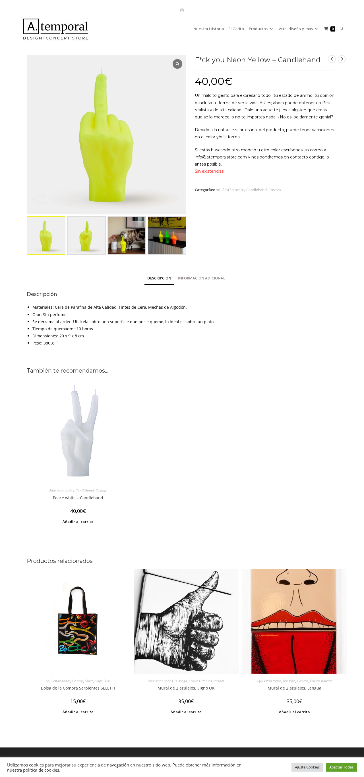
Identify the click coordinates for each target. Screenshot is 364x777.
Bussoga (181, 680)
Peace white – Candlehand (78, 497)
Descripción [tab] (159, 278)
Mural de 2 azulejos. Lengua (294, 688)
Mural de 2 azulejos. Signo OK (186, 688)
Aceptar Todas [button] (341, 767)
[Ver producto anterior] (332, 59)
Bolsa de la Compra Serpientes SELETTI (78, 688)
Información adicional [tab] (201, 278)
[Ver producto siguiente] (342, 59)
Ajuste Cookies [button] (307, 767)
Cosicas (274, 189)
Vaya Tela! (102, 680)
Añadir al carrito (78, 521)
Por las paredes (213, 680)
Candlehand (256, 189)
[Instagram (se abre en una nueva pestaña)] (182, 10)
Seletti (89, 680)
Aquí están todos (230, 189)
